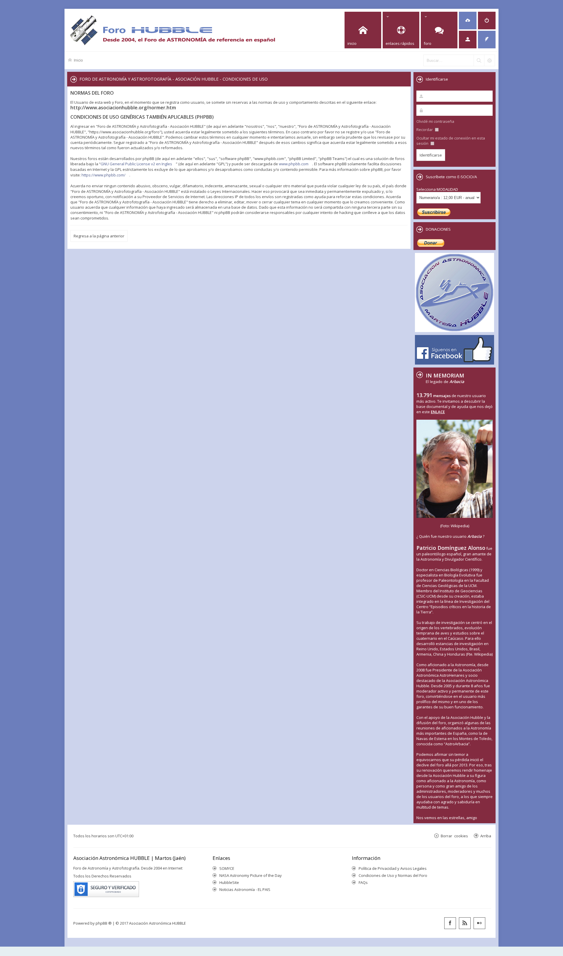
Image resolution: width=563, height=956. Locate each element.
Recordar (425, 129)
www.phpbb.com (293, 163)
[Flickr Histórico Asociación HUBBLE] (479, 923)
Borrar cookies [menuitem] (454, 836)
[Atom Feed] (465, 923)
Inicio (78, 60)
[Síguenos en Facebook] (450, 923)
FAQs (363, 882)
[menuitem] (467, 20)
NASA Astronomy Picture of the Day (250, 875)
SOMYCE (226, 868)
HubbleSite (229, 882)
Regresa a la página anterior (99, 236)
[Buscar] (479, 60)
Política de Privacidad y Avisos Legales (393, 868)
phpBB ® (104, 923)
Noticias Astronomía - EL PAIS (244, 889)
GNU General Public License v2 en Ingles (136, 163)
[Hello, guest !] (467, 39)
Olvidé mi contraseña (435, 121)
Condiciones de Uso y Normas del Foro (393, 875)
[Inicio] (172, 30)
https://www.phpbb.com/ (104, 175)
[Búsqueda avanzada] (489, 60)
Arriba (485, 836)
